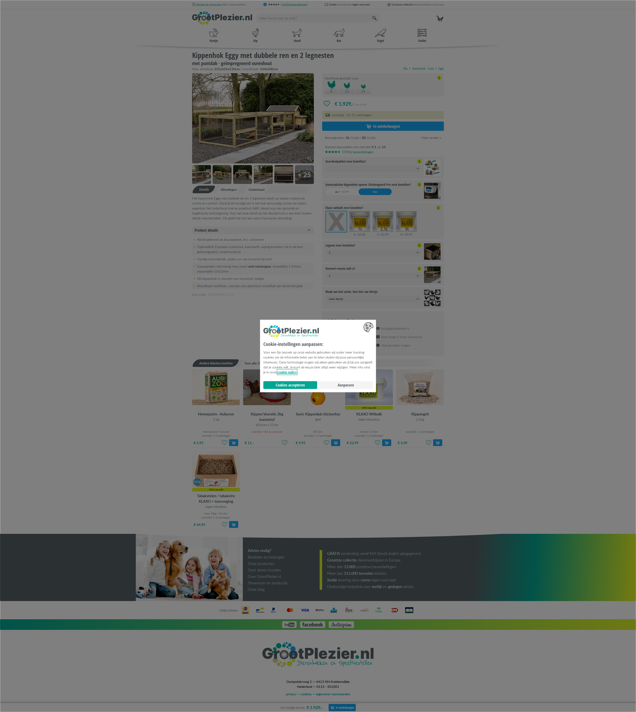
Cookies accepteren (290, 385)
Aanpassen (346, 385)
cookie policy (287, 372)
